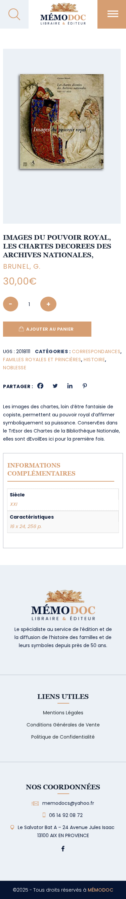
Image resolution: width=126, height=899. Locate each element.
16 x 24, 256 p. (25, 526)
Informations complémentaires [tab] (41, 469)
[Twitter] (55, 386)
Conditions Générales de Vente (63, 724)
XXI (13, 504)
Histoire (94, 359)
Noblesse (14, 367)
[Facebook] (40, 386)
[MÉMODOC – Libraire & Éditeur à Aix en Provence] (63, 18)
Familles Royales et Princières (42, 359)
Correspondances (96, 351)
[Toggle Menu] (113, 13)
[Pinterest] (85, 386)
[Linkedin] (70, 386)
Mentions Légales (63, 712)
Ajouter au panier (50, 329)
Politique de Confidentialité (63, 737)
